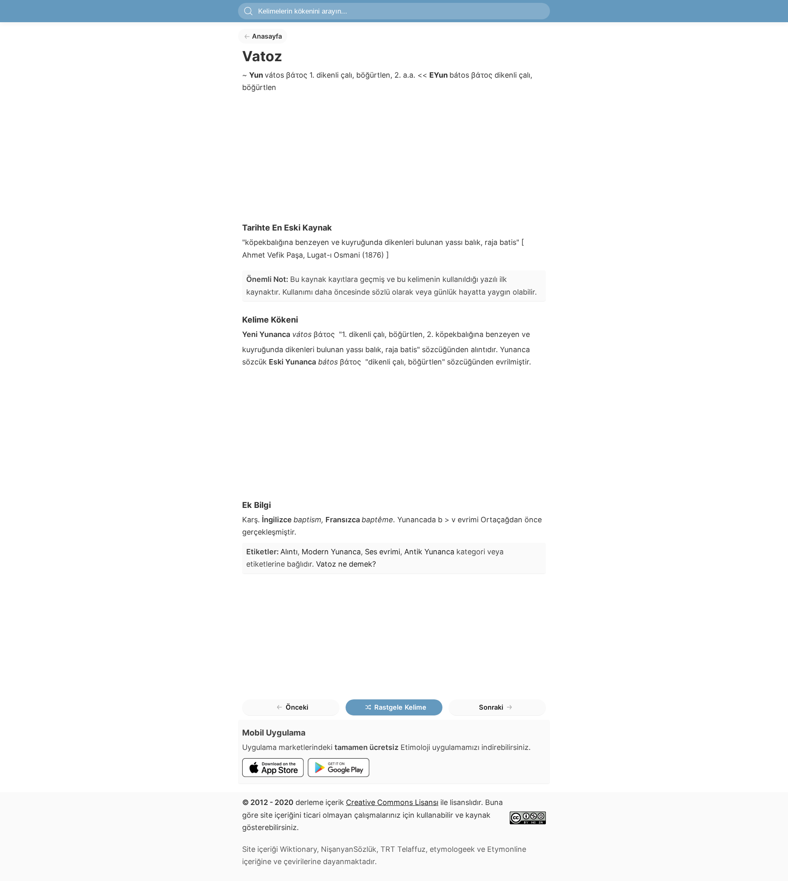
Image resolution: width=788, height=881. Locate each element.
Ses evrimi (382, 551)
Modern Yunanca (331, 551)
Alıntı (289, 551)
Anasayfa (267, 36)
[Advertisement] (394, 160)
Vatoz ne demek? (346, 564)
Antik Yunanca (429, 551)
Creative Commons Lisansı (392, 802)
